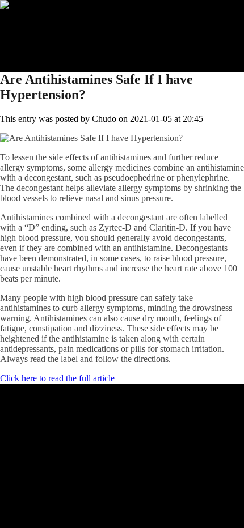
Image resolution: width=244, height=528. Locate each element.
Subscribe (40, 35)
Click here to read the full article (57, 378)
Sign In (36, 45)
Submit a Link (48, 25)
